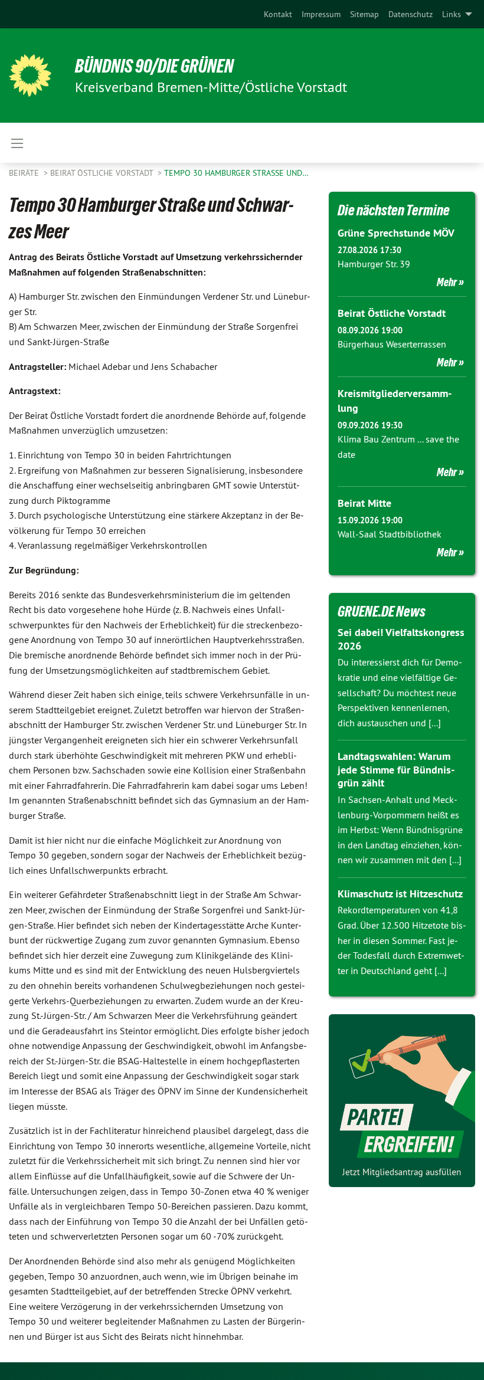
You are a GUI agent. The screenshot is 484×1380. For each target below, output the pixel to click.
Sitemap (364, 14)
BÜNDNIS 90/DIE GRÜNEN (154, 66)
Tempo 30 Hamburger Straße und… (236, 173)
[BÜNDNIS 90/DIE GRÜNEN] (30, 75)
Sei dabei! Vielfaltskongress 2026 (401, 639)
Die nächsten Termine (394, 210)
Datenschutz (410, 14)
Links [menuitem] (451, 14)
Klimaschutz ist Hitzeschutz (400, 893)
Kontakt (278, 14)
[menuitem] (278, 14)
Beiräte (25, 173)
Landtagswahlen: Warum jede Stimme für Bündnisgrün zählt (396, 769)
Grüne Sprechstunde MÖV (396, 233)
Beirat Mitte (364, 503)
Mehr (447, 282)
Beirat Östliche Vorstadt (102, 173)
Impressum (321, 14)
